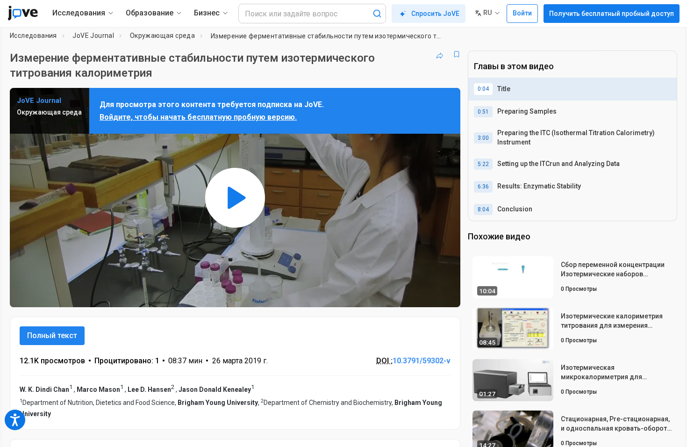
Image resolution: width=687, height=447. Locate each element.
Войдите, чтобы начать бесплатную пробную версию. (198, 117)
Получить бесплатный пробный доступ (611, 13)
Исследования (33, 35)
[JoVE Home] (22, 13)
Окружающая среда (162, 35)
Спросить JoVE (435, 13)
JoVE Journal (93, 35)
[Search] (377, 13)
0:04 (483, 89)
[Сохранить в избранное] (456, 54)
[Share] (440, 54)
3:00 (483, 138)
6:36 (483, 186)
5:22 (483, 164)
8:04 (483, 209)
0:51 (483, 111)
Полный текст (52, 335)
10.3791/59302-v (422, 360)
